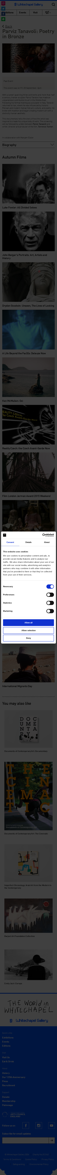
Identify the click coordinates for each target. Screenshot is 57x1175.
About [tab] (46, 542)
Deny (28, 638)
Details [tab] (28, 542)
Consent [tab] (10, 542)
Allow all (28, 622)
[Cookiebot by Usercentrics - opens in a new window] (42, 535)
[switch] (50, 595)
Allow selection (28, 630)
